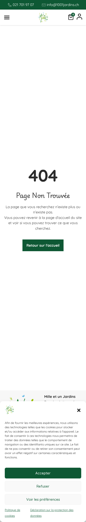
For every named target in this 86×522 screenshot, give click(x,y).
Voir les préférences (43, 499)
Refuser (43, 486)
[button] (78, 410)
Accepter (43, 473)
